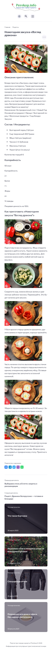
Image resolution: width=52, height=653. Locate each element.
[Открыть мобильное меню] (32, 16)
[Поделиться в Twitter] (14, 467)
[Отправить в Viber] (18, 467)
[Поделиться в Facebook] (6, 467)
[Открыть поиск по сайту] (26, 16)
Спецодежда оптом (17, 581)
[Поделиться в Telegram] (10, 467)
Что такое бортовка (17, 515)
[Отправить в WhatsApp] (21, 467)
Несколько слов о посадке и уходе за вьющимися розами (26, 549)
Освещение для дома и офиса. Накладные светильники (22, 615)
